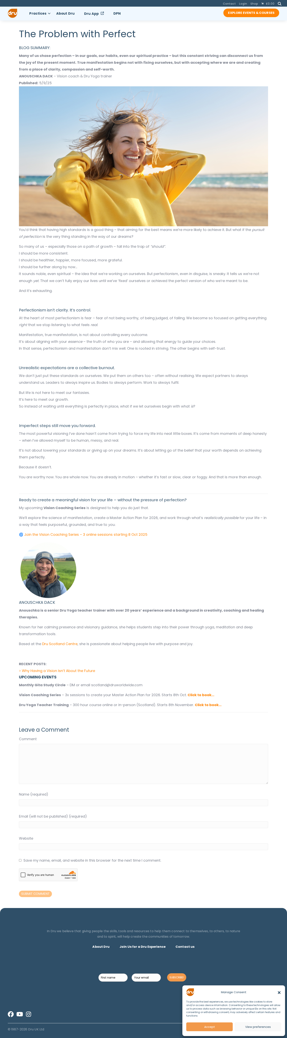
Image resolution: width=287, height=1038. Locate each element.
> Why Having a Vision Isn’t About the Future (57, 670)
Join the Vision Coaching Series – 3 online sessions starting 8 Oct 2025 (85, 534)
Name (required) (33, 794)
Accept (209, 1027)
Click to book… (201, 694)
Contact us (185, 946)
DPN (117, 13)
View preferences (258, 1027)
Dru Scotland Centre (60, 643)
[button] (279, 992)
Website (26, 838)
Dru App (91, 13)
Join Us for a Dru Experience (142, 946)
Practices (37, 13)
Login (243, 4)
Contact (229, 4)
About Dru (65, 13)
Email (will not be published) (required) (53, 816)
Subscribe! (176, 977)
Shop (254, 4)
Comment (28, 739)
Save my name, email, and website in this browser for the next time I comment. (92, 860)
